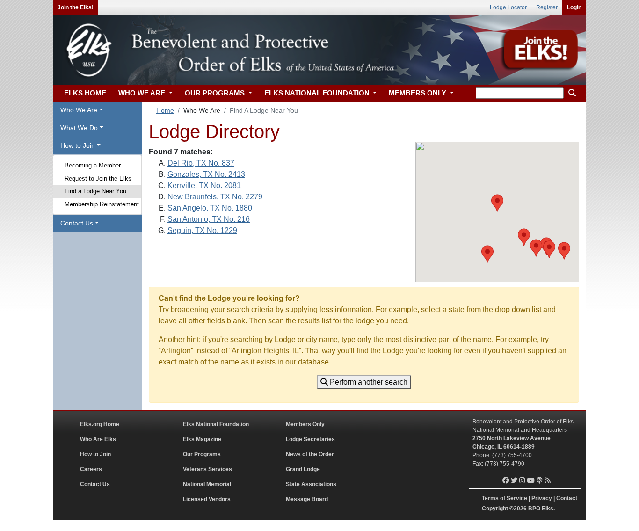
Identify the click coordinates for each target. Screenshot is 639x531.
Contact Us (95, 484)
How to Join (95, 454)
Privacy (541, 498)
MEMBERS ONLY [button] (418, 93)
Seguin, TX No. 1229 (202, 230)
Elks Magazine (202, 439)
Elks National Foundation (216, 424)
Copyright (495, 508)
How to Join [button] (77, 145)
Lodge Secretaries (310, 439)
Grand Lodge (303, 469)
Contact (566, 498)
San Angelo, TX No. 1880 (209, 208)
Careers (91, 469)
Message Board (307, 499)
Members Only (305, 424)
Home (165, 110)
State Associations (311, 484)
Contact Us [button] (76, 223)
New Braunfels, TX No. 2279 (214, 197)
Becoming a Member (93, 165)
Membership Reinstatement (102, 204)
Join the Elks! (76, 7)
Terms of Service (504, 498)
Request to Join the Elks (98, 178)
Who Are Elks (98, 439)
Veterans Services (207, 469)
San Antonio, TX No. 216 (208, 219)
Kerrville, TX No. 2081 (204, 185)
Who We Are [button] (78, 110)
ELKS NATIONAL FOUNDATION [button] (317, 93)
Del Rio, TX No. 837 (200, 163)
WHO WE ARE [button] (142, 93)
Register (547, 7)
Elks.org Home (99, 424)
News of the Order (310, 454)
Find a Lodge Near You (95, 191)
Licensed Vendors (207, 499)
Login (574, 7)
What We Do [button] (79, 127)
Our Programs (202, 454)
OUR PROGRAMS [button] (216, 93)
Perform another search (367, 382)
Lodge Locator (508, 7)
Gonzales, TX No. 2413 (206, 174)
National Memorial (207, 484)
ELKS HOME (85, 93)
